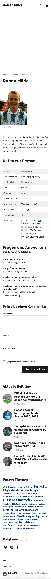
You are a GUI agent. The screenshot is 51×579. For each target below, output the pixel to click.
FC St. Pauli (16, 504)
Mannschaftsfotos (39, 513)
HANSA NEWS (13, 5)
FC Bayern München (9, 496)
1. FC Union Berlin (24, 487)
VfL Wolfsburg (28, 528)
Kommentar (8, 314)
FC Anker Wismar (31, 494)
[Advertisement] (25, 43)
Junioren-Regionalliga (12, 513)
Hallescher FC (43, 504)
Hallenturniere (33, 504)
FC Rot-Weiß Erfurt (37, 500)
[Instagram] (12, 547)
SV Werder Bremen (31, 520)
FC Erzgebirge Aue (37, 496)
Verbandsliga (35, 526)
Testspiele (24, 522)
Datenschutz (7, 566)
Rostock (44, 517)
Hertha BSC (29, 507)
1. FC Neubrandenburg (9, 487)
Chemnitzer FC (7, 494)
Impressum (7, 561)
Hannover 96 (35, 223)
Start (5, 74)
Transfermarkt (9, 525)
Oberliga (21, 516)
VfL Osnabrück (17, 528)
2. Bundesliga (39, 486)
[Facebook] (18, 547)
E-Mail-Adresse (9, 348)
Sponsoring (19, 519)
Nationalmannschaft (9, 517)
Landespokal (27, 513)
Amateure (17, 490)
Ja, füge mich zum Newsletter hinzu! (20, 362)
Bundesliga (31, 490)
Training (33, 523)
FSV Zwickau (35, 230)
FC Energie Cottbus (23, 496)
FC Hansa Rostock (16, 500)
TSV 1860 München (23, 525)
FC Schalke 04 (7, 504)
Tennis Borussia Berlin (10, 523)
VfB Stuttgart (7, 528)
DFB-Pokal (17, 494)
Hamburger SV (8, 507)
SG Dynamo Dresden (9, 519)
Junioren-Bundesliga (26, 509)
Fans (23, 494)
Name (6, 336)
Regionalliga (34, 516)
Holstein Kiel (39, 507)
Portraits (14, 74)
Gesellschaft (24, 504)
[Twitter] (6, 547)
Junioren (8, 510)
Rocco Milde (26, 74)
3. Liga (6, 490)
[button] (41, 5)
